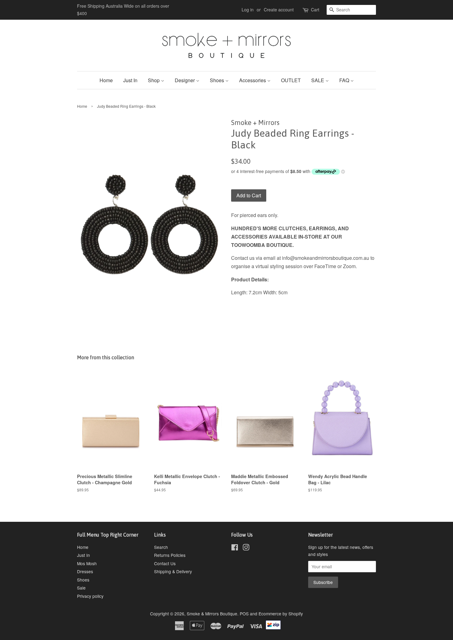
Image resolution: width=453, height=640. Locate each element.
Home (106, 80)
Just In (130, 80)
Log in (248, 9)
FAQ (344, 80)
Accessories (253, 80)
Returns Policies (170, 555)
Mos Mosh (87, 563)
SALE (318, 80)
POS (244, 613)
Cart (315, 9)
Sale (81, 588)
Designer (185, 80)
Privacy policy (90, 596)
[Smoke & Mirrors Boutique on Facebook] (234, 548)
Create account (279, 9)
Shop (154, 80)
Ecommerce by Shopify (281, 613)
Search (161, 547)
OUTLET (291, 80)
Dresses (85, 571)
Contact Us (165, 563)
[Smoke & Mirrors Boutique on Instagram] (246, 548)
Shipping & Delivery (173, 571)
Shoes (217, 80)
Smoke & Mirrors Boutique (212, 613)
